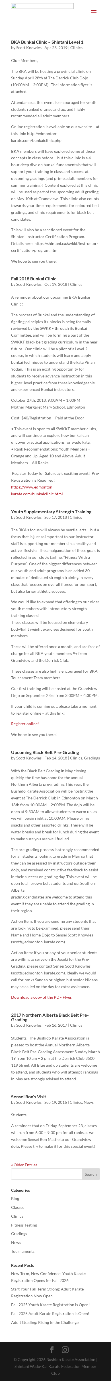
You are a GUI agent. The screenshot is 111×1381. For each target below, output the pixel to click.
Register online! (25, 723)
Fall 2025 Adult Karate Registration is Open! (50, 1313)
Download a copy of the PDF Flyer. (41, 997)
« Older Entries (24, 1164)
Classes (17, 1207)
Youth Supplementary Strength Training (51, 511)
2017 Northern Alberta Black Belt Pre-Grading (50, 1017)
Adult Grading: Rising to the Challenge (45, 1322)
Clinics (76, 47)
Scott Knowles (29, 47)
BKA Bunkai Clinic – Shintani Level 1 (47, 42)
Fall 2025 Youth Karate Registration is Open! (50, 1304)
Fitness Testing (24, 1225)
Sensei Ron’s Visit (28, 1096)
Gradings (92, 757)
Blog (15, 1198)
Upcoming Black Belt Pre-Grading (45, 752)
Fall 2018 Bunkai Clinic (33, 278)
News (89, 1102)
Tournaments (22, 1251)
